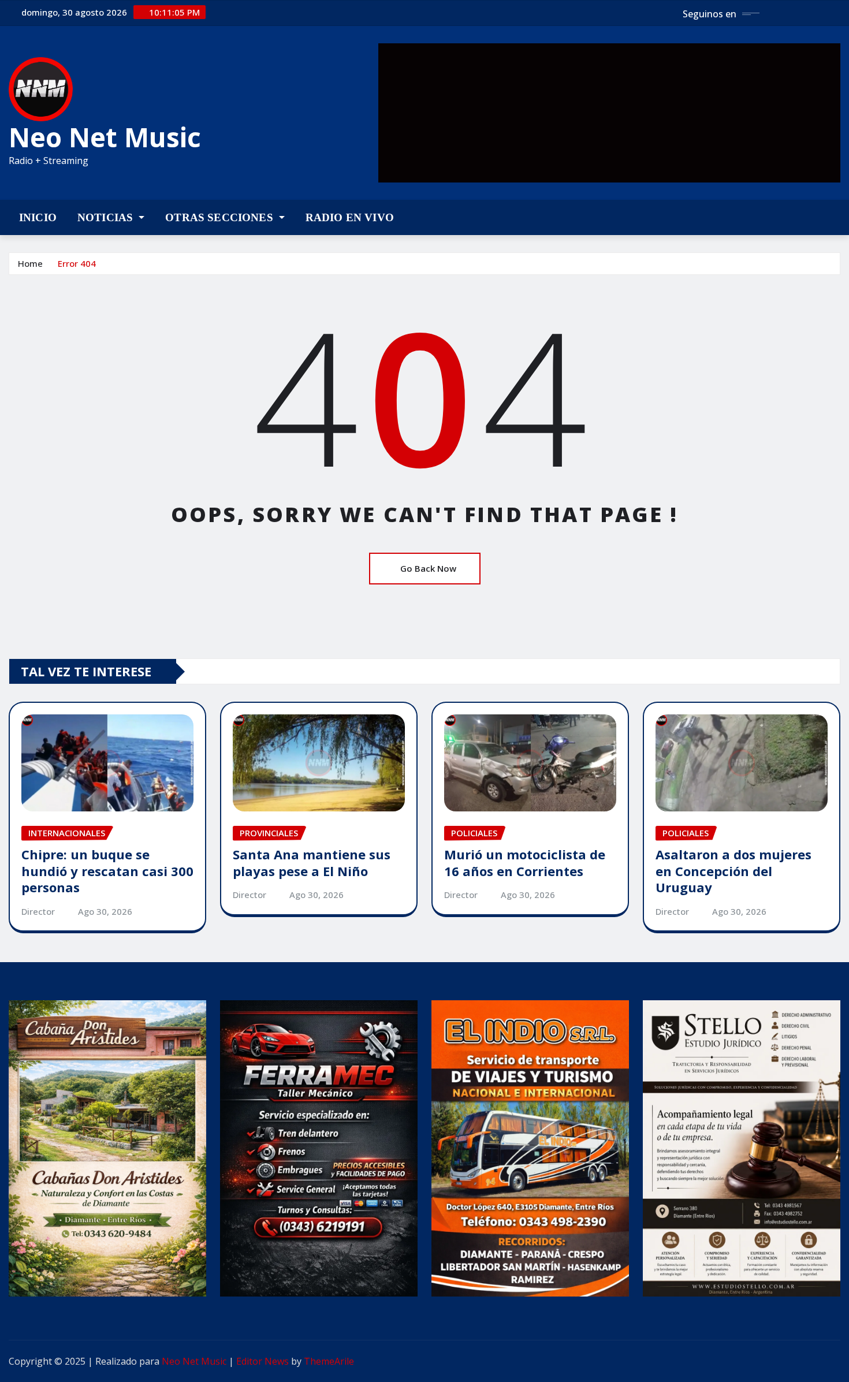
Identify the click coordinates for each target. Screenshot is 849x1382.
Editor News (262, 1361)
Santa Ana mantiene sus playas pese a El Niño (311, 862)
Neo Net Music (105, 137)
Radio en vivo (350, 217)
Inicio (38, 217)
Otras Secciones (220, 217)
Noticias (106, 217)
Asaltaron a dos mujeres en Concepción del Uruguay (733, 870)
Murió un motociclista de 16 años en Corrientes (524, 862)
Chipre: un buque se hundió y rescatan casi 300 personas (107, 870)
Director (38, 911)
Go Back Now (428, 568)
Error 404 (77, 263)
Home (30, 263)
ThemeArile (329, 1361)
